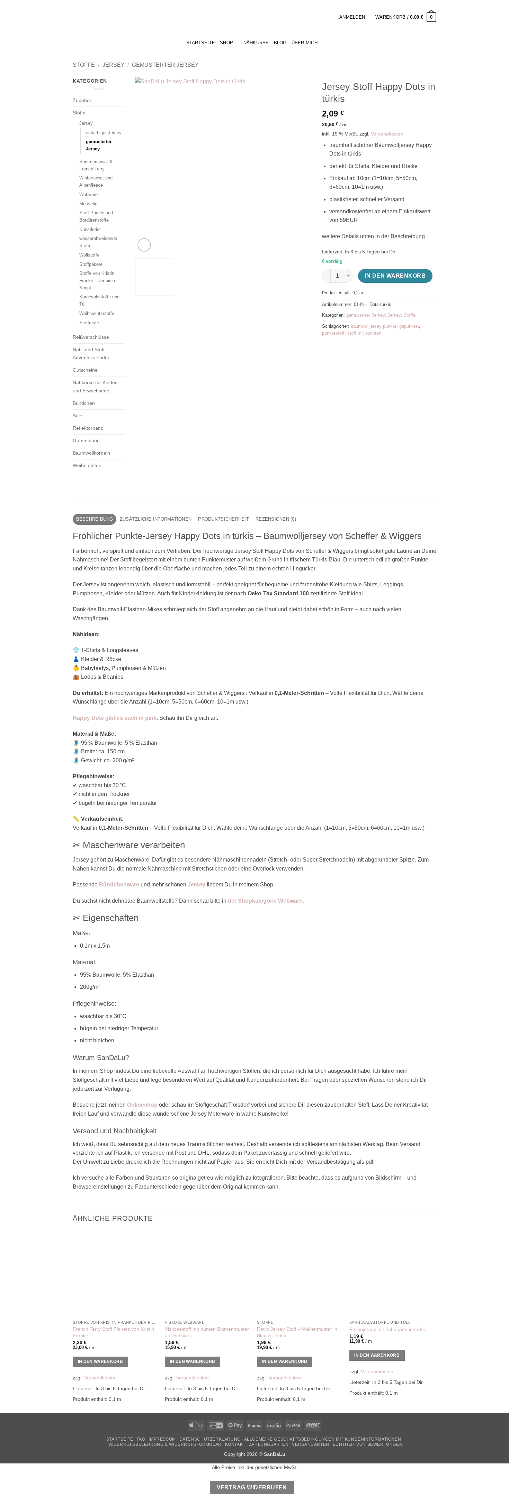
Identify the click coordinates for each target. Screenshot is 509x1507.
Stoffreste (89, 322)
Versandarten (310, 1444)
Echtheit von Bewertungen (368, 1444)
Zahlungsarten (269, 1444)
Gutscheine (85, 370)
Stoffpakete (90, 264)
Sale (77, 415)
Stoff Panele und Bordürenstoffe (96, 216)
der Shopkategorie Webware (265, 901)
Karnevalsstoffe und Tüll (99, 300)
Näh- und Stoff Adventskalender (91, 353)
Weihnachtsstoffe (96, 313)
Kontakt (235, 1444)
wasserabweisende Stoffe (98, 242)
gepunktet (409, 326)
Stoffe (84, 65)
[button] (331, 17)
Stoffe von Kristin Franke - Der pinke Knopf (97, 280)
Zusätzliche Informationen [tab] (155, 519)
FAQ (141, 1439)
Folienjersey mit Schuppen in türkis (387, 1329)
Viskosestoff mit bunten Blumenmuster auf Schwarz (207, 1332)
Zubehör (82, 100)
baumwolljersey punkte (373, 326)
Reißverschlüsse (91, 337)
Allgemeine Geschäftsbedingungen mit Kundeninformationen (322, 1439)
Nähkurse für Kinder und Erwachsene (95, 386)
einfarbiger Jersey (104, 132)
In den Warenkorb (395, 276)
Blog (280, 42)
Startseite (119, 1439)
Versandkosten (387, 134)
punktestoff (333, 333)
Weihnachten (87, 465)
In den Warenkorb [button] (100, 1361)
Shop (226, 42)
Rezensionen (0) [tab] (276, 519)
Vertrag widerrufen (252, 1487)
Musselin (88, 203)
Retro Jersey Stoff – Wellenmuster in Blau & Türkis (297, 1332)
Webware (88, 194)
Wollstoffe (89, 255)
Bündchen (84, 403)
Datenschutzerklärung (210, 1439)
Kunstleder (90, 229)
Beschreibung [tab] (94, 519)
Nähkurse (256, 42)
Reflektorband (88, 428)
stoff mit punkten (364, 333)
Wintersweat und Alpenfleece (96, 181)
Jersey (113, 65)
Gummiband (86, 440)
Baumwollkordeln (91, 453)
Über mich (305, 42)
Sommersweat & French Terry (96, 165)
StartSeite (200, 42)
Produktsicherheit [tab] (223, 519)
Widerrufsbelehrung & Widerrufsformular (165, 1444)
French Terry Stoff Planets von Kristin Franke (113, 1332)
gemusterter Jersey (165, 65)
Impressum (162, 1439)
